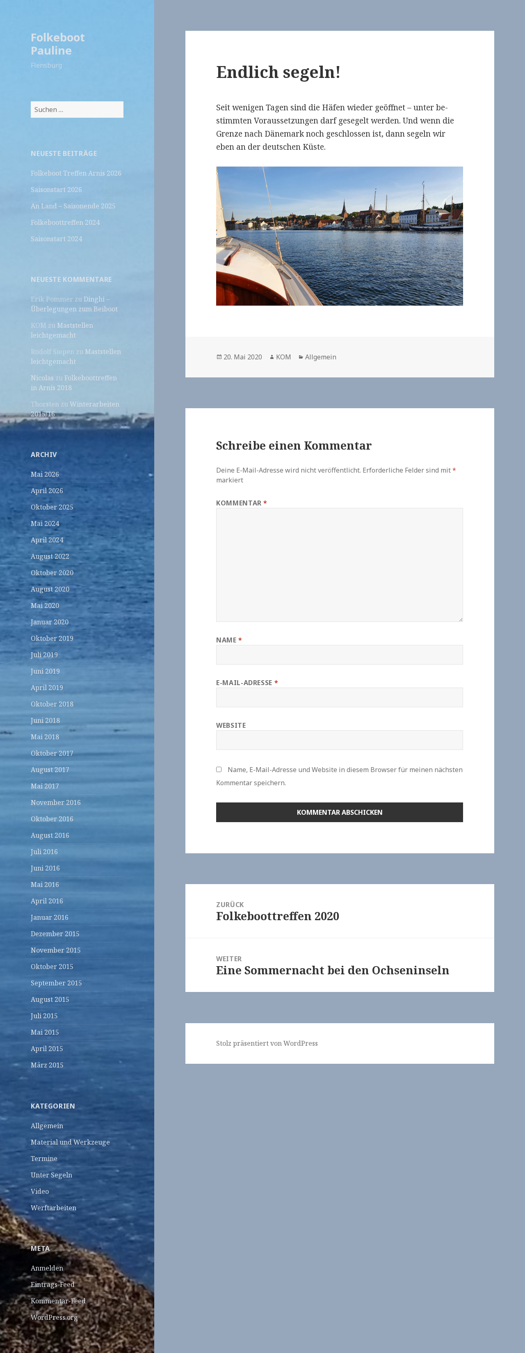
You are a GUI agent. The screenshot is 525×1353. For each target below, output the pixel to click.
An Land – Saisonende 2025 (73, 205)
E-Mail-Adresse (247, 682)
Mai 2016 (45, 884)
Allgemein (47, 1125)
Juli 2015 (44, 1015)
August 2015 (50, 999)
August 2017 (50, 769)
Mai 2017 (45, 786)
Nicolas (42, 377)
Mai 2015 (45, 1032)
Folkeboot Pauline (58, 44)
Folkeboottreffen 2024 (65, 222)
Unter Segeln (51, 1174)
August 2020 (50, 589)
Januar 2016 (49, 917)
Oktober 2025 (52, 507)
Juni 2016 (45, 868)
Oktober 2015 (52, 966)
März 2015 (47, 1065)
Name (229, 640)
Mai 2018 (45, 736)
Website (231, 725)
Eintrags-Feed (53, 1284)
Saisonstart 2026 (56, 189)
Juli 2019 (44, 654)
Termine (44, 1158)
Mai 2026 (45, 474)
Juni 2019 (45, 671)
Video (40, 1191)
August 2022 (50, 556)
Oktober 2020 (52, 572)
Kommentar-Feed (58, 1300)
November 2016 (56, 802)
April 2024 (47, 539)
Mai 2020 (45, 605)
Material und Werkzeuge (70, 1142)
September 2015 (56, 982)
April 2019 (47, 687)
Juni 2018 (45, 720)
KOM (283, 356)
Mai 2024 (45, 523)
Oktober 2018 (52, 703)
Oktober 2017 (52, 753)
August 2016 (50, 835)
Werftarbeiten (53, 1207)
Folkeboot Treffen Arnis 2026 (76, 173)
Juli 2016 (44, 851)
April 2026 (47, 490)
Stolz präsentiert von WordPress (267, 1043)
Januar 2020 (49, 621)
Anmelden (47, 1268)
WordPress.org (54, 1317)
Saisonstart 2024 (56, 238)
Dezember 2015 (55, 933)
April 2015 (47, 1048)
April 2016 (47, 900)
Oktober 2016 (52, 818)
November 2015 (56, 950)
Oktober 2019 (52, 638)
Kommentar (241, 502)
